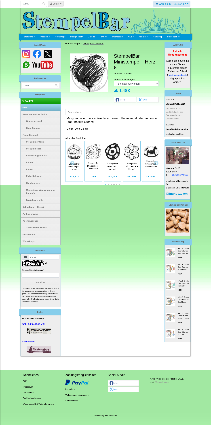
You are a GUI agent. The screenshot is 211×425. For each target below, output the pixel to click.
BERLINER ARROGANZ (33, 324)
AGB (130, 36)
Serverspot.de (111, 416)
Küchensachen (30, 221)
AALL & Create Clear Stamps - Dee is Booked (183, 315)
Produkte (44, 36)
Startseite (28, 36)
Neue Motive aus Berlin (35, 114)
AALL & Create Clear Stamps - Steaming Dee (183, 250)
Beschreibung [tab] (74, 112)
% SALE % (27, 101)
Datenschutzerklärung (39, 294)
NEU (24, 107)
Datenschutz (28, 393)
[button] (125, 100)
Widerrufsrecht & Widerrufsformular (38, 404)
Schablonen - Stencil (33, 207)
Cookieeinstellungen (32, 398)
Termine (104, 36)
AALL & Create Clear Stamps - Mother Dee (183, 267)
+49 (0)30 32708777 (179, 175)
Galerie (91, 36)
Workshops (60, 36)
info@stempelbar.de (177, 75)
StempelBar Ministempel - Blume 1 (132, 166)
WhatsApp (157, 36)
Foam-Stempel (30, 135)
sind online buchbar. (175, 134)
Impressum (117, 36)
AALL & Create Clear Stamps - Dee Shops (183, 299)
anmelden (41, 282)
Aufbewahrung (30, 214)
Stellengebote (174, 36)
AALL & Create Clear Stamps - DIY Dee (183, 332)
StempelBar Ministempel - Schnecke (93, 166)
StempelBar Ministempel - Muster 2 (113, 166)
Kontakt (142, 36)
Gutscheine (29, 234)
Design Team (76, 36)
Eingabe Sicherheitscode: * (33, 270)
